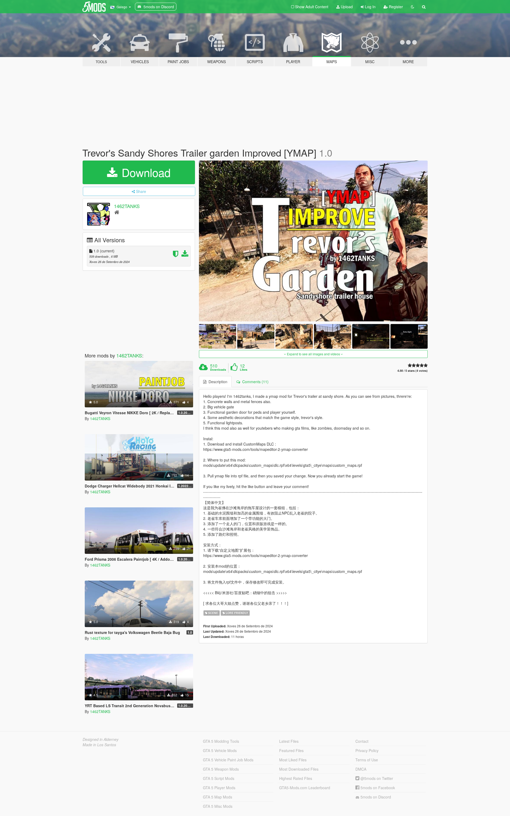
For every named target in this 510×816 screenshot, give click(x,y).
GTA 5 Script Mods (218, 778)
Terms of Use (366, 759)
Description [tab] (216, 381)
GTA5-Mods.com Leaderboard (304, 787)
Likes (243, 369)
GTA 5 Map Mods (217, 797)
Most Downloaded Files (298, 769)
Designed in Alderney (100, 739)
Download (144, 172)
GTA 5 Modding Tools (221, 741)
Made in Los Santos (99, 744)
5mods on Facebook (377, 787)
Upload (346, 6)
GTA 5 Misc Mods (217, 806)
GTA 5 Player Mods (219, 787)
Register (395, 6)
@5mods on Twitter (376, 778)
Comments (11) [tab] (254, 381)
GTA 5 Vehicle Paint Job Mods (228, 759)
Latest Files (289, 741)
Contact (361, 741)
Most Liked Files (293, 759)
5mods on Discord (375, 797)
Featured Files (291, 750)
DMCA (360, 769)
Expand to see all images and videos (313, 354)
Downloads (218, 369)
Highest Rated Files (295, 778)
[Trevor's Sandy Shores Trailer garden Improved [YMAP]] (313, 241)
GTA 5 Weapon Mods (221, 769)
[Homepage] (117, 212)
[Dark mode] (412, 6)
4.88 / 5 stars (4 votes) (412, 370)
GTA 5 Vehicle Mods (220, 750)
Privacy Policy (367, 750)
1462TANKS (127, 205)
